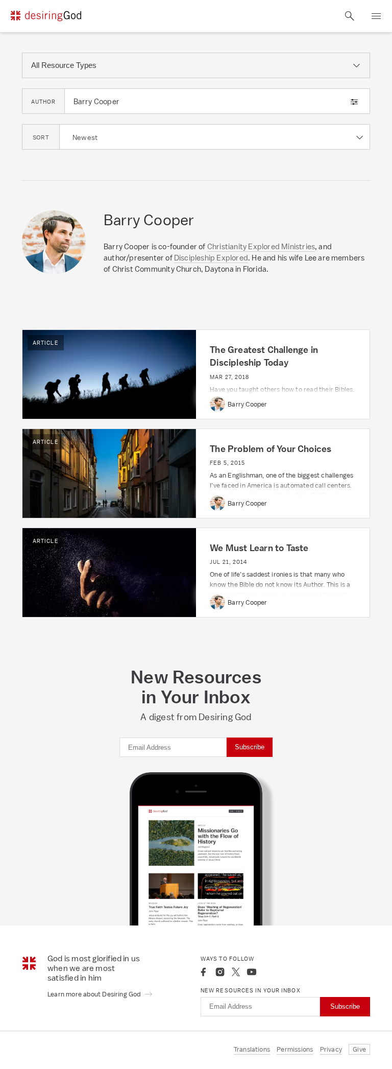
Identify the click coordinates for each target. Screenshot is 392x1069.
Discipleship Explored (211, 258)
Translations (252, 1049)
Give (359, 1049)
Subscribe (249, 747)
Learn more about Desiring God (94, 994)
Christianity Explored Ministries (261, 246)
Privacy (331, 1049)
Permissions (295, 1049)
